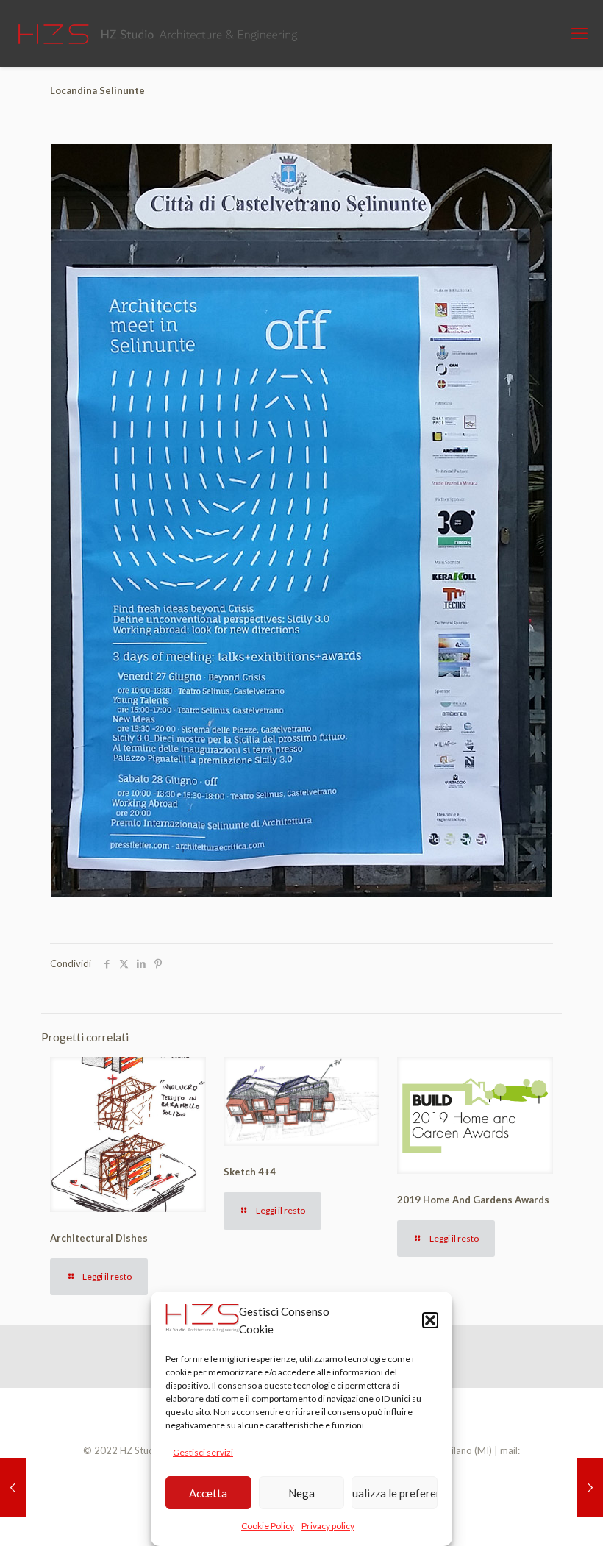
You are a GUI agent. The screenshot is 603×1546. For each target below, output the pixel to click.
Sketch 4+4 (250, 1172)
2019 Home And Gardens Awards (473, 1199)
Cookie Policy (267, 1525)
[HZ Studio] (161, 33)
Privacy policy (328, 1525)
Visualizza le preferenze (395, 1493)
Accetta (208, 1493)
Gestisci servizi (203, 1452)
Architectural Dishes (99, 1238)
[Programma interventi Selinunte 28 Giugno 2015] (590, 1487)
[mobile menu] (579, 33)
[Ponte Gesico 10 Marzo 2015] (13, 1487)
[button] (430, 1320)
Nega (301, 1493)
